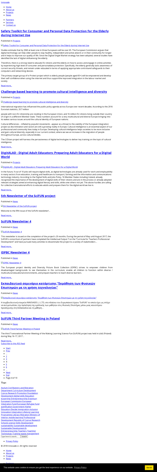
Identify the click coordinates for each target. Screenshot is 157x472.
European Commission (11, 401)
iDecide (14, 409)
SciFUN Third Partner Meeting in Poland (30, 318)
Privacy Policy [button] (80, 467)
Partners (10, 19)
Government (19, 406)
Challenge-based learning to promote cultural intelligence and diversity (54, 91)
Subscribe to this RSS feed (13, 343)
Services (9, 22)
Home (8, 7)
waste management (30, 433)
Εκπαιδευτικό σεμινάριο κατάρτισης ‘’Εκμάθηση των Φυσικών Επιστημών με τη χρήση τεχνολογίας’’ (48, 285)
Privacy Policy (12, 441)
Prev (8, 351)
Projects (9, 12)
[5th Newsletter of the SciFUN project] (19, 206)
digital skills (19, 396)
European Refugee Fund (28, 404)
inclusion (34, 409)
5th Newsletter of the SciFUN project (28, 196)
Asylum (4, 387)
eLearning (6, 398)
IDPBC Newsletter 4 (15, 252)
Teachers (22, 431)
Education (29, 396)
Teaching (31, 431)
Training (16, 433)
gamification (7, 406)
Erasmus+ (32, 398)
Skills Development (24, 423)
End (7, 375)
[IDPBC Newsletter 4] (11, 262)
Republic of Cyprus (23, 420)
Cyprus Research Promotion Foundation (19, 393)
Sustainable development (25, 425)
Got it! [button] (149, 468)
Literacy (16, 414)
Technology (6, 433)
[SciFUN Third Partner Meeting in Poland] (20, 328)
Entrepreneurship (19, 398)
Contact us (11, 25)
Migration (25, 414)
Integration (17, 412)
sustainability (7, 425)
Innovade (5, 2)
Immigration (24, 409)
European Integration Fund (16, 402)
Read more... (6, 85)
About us (10, 9)
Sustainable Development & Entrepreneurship (13, 429)
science (12, 423)
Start (8, 348)
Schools (5, 423)
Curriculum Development (24, 390)
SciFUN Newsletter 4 (16, 221)
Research (36, 420)
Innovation (6, 412)
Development (7, 396)
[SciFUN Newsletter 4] (11, 231)
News (8, 15)
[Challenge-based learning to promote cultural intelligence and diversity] (34, 102)
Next (8, 372)
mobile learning (16, 417)
